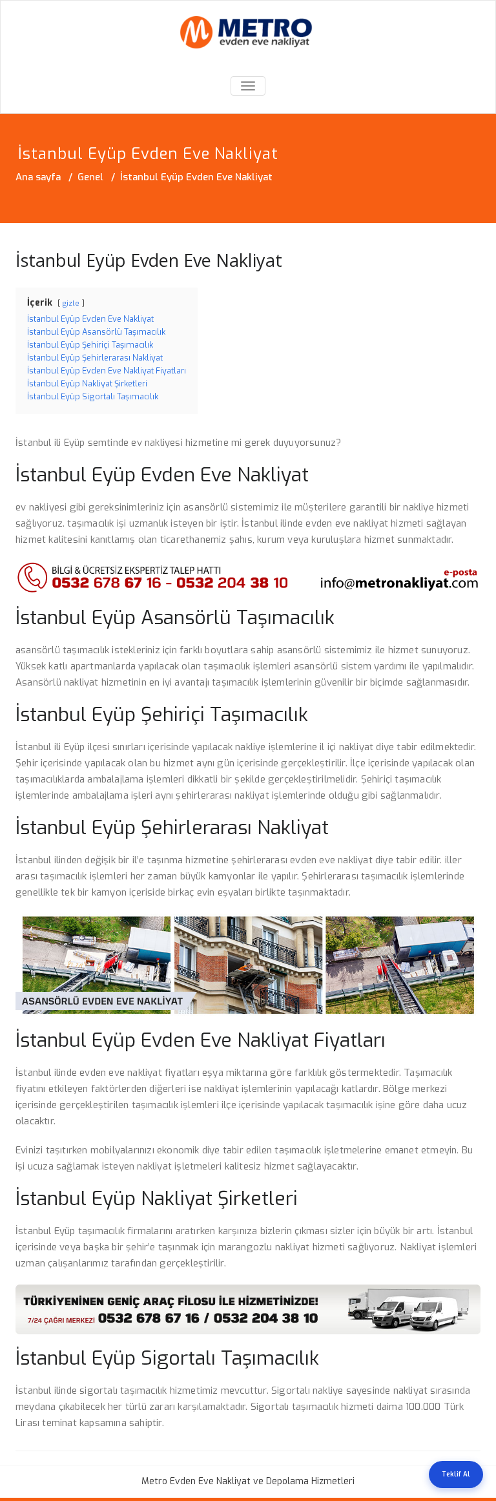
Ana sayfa (38, 177)
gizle (71, 303)
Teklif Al (456, 1474)
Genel (90, 177)
